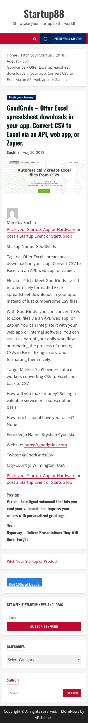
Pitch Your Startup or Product (32, 561)
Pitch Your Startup (68, 38)
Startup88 (44, 13)
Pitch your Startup (21, 97)
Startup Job (61, 236)
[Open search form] (35, 39)
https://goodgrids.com (45, 444)
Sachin (13, 152)
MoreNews (70, 711)
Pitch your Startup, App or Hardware (41, 229)
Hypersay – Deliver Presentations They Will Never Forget (42, 532)
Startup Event (32, 236)
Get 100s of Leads (24, 584)
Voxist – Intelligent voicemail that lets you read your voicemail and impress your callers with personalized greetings (42, 505)
